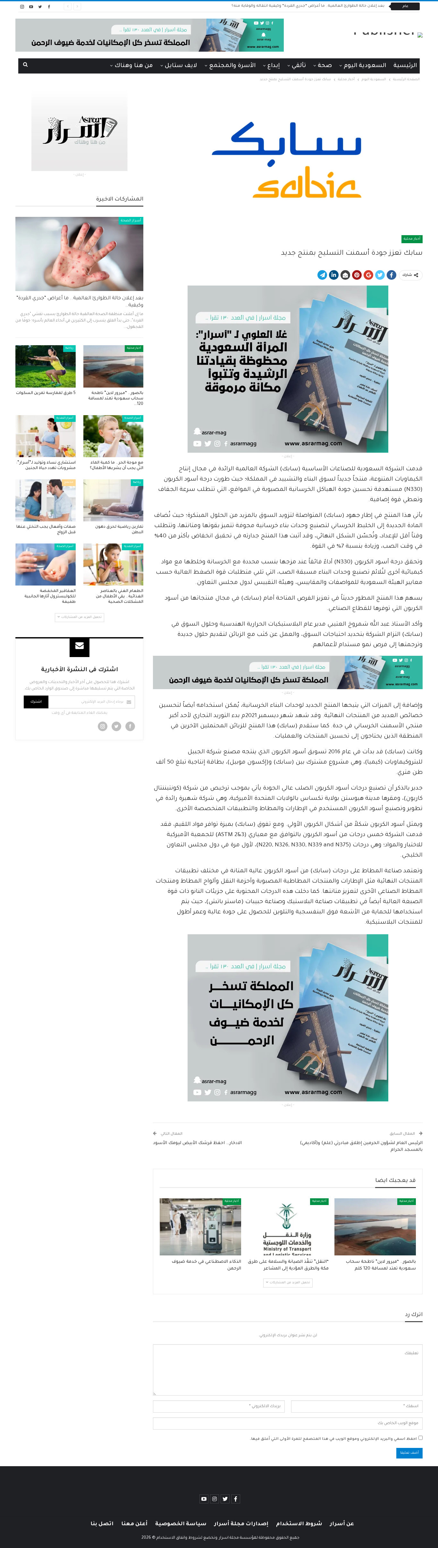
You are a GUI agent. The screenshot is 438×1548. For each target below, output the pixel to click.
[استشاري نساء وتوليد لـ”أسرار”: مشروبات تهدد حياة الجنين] (45, 436)
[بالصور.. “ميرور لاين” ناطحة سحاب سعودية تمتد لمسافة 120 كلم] (375, 1226)
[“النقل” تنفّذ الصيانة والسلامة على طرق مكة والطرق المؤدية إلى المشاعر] (287, 1226)
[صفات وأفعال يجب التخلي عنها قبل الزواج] (45, 500)
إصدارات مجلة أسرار (241, 1524)
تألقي (299, 66)
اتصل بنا (102, 1524)
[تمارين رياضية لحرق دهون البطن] (113, 500)
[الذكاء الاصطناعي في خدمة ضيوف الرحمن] (200, 1226)
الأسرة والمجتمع (232, 66)
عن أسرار (342, 1524)
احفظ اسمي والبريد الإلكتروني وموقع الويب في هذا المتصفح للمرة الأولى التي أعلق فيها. (333, 1439)
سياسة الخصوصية (180, 1524)
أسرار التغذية (64, 418)
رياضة (69, 348)
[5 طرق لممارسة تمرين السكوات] (45, 366)
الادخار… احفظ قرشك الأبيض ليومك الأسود (197, 1143)
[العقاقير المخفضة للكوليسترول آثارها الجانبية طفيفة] (45, 564)
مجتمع (68, 482)
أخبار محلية (412, 239)
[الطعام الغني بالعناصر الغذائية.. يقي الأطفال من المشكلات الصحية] (113, 564)
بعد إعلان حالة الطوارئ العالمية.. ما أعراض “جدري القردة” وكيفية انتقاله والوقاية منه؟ (308, 6)
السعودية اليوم (365, 66)
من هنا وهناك (133, 66)
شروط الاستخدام (299, 1524)
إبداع (273, 66)
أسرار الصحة (131, 221)
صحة (325, 66)
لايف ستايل (181, 66)
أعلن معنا (134, 1524)
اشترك (36, 702)
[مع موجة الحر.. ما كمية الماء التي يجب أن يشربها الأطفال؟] (113, 436)
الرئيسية (405, 66)
